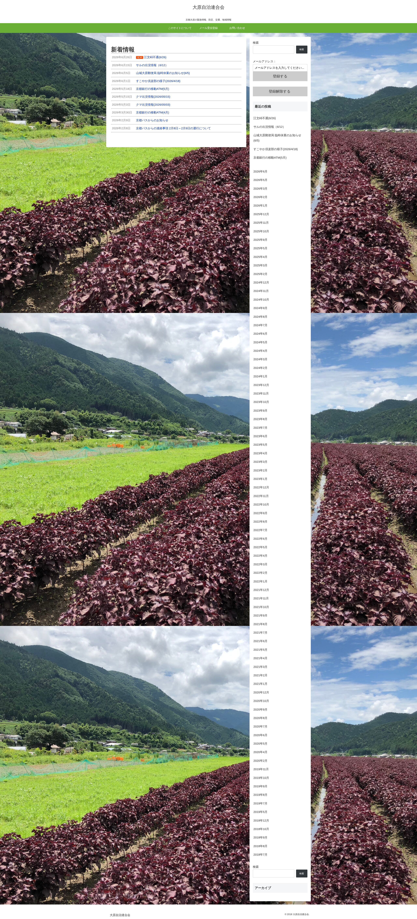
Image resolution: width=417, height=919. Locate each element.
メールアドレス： (264, 61)
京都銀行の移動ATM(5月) (270, 157)
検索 (256, 42)
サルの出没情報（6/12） (269, 126)
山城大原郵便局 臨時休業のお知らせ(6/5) (277, 138)
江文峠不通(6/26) (264, 118)
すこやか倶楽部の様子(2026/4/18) (275, 149)
